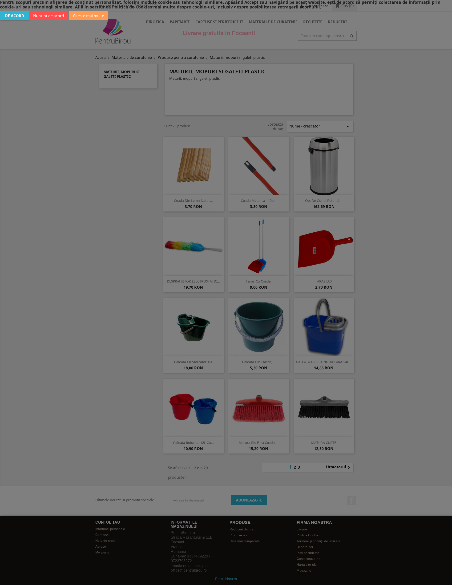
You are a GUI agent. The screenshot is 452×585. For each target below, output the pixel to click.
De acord (14, 15)
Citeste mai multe (88, 15)
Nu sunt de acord (48, 15)
